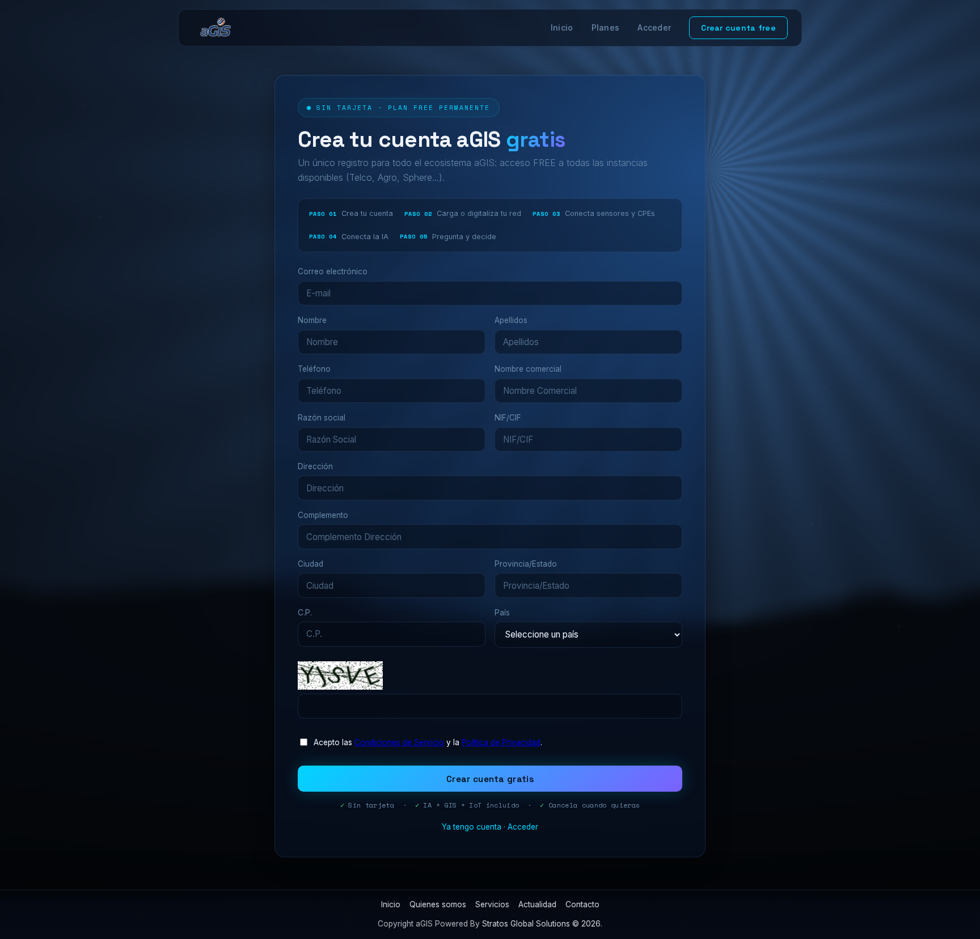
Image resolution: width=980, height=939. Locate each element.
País (502, 612)
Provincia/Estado (526, 563)
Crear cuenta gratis (490, 779)
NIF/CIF (508, 417)
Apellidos (511, 320)
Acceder (654, 27)
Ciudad (310, 563)
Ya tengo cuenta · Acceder (490, 826)
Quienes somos (437, 904)
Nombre (312, 320)
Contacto (582, 904)
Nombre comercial (528, 368)
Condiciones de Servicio (399, 742)
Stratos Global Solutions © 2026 (541, 923)
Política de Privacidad (501, 742)
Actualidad (537, 904)
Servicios (492, 904)
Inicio (562, 27)
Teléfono (314, 368)
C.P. (305, 612)
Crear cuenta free (738, 28)
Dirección (315, 466)
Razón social (321, 417)
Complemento (323, 515)
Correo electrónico (333, 271)
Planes (606, 27)
